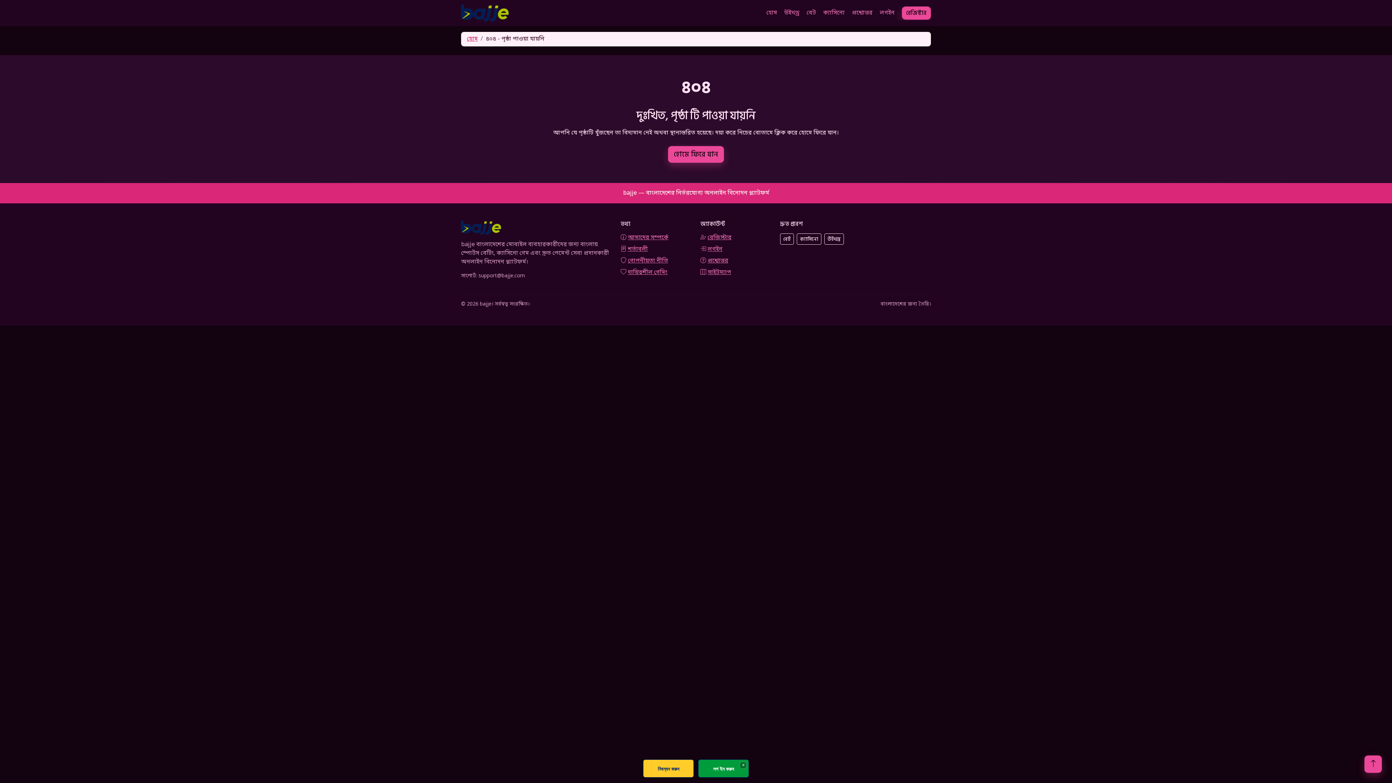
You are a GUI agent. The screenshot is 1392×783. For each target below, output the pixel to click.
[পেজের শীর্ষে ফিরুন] (1373, 764)
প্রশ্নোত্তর (862, 13)
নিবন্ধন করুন (668, 768)
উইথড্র (791, 13)
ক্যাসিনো (834, 13)
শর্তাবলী (638, 249)
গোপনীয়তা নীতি (648, 261)
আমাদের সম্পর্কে (648, 238)
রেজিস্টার (916, 13)
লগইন (887, 13)
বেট (811, 13)
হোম (771, 13)
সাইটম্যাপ (719, 273)
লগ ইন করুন (723, 768)
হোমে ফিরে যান (696, 154)
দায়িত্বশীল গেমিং (647, 273)
